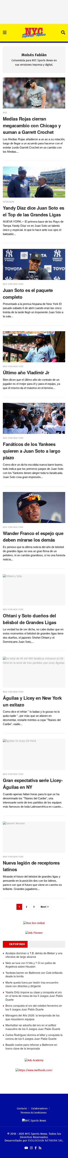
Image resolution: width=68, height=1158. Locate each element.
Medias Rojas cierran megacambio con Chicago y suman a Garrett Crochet (32, 125)
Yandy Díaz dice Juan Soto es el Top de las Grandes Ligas (33, 211)
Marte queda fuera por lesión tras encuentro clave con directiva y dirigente (31, 984)
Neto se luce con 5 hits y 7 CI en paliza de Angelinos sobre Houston (30, 965)
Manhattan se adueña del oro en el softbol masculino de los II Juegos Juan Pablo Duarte (32, 1027)
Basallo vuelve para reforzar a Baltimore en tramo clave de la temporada (31, 1046)
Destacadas (8, 202)
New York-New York (13, 284)
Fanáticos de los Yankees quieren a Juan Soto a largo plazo (31, 451)
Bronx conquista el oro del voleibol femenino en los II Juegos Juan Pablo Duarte (33, 1007)
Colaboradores (39, 1108)
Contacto (22, 1108)
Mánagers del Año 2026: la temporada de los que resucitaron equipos (32, 1017)
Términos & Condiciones (33, 1112)
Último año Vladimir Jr (26, 372)
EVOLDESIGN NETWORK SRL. (45, 1140)
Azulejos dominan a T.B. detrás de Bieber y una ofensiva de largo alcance (33, 955)
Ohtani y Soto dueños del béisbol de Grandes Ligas (29, 618)
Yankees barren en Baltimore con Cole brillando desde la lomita (34, 974)
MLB (5, 113)
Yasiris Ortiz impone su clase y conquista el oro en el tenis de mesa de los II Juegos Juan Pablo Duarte (34, 995)
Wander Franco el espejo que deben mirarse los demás (33, 536)
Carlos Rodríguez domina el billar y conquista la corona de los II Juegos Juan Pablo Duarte (34, 1037)
